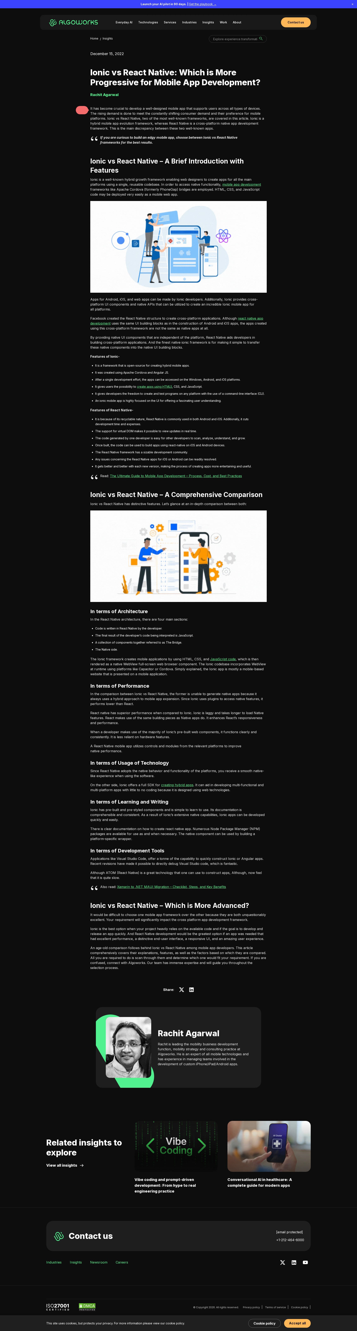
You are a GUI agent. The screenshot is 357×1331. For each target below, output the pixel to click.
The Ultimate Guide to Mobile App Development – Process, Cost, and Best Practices (176, 476)
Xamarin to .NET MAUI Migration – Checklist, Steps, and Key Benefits (171, 887)
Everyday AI (124, 22)
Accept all (297, 1323)
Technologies (148, 22)
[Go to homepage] (74, 22)
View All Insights (61, 1165)
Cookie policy (299, 1307)
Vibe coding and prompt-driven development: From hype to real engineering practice (165, 1185)
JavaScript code (223, 659)
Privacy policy (251, 1307)
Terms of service (275, 1307)
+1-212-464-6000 (290, 1240)
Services (170, 22)
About (237, 22)
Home (94, 38)
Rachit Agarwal (188, 1033)
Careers (122, 1262)
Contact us (91, 1236)
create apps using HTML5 (154, 386)
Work (223, 22)
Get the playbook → (203, 4)
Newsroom (98, 1262)
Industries (189, 22)
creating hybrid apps (177, 785)
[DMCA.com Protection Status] (87, 1307)
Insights (208, 22)
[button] (82, 110)
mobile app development (241, 184)
